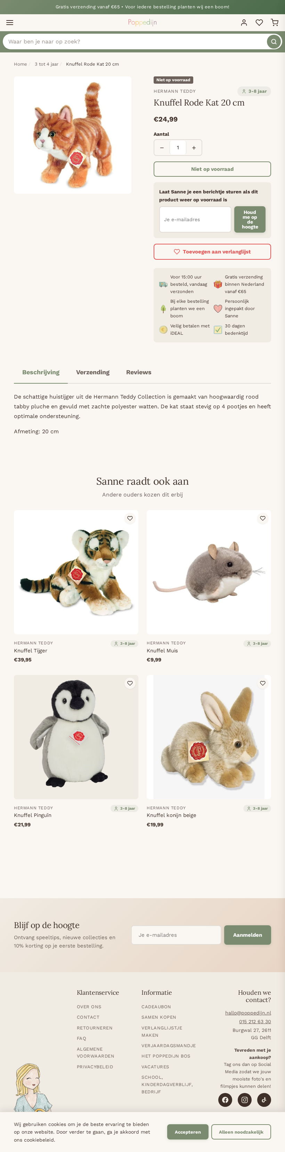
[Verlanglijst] (259, 22)
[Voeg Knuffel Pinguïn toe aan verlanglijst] (130, 683)
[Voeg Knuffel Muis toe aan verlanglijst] (262, 518)
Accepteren (188, 1132)
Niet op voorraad (212, 169)
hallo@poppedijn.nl (248, 1013)
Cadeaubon (156, 1006)
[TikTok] (264, 1100)
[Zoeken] (274, 42)
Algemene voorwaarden (96, 1052)
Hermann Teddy (174, 91)
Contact (88, 1017)
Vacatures (155, 1066)
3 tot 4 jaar (46, 64)
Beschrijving (40, 372)
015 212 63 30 (255, 1021)
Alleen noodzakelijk (241, 1132)
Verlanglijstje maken (161, 1031)
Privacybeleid (95, 1066)
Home (20, 64)
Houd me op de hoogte (250, 219)
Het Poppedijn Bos (165, 1056)
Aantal (161, 134)
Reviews (139, 372)
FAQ (82, 1038)
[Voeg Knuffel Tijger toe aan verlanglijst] (130, 518)
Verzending (92, 372)
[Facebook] (225, 1100)
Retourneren (95, 1027)
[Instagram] (245, 1100)
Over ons (89, 1006)
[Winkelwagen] (274, 22)
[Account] (244, 22)
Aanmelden (247, 935)
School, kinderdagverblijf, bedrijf (167, 1084)
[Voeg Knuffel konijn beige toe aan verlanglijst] (262, 683)
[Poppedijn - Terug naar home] (142, 22)
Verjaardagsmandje (168, 1045)
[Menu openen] (10, 23)
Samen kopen (159, 1017)
